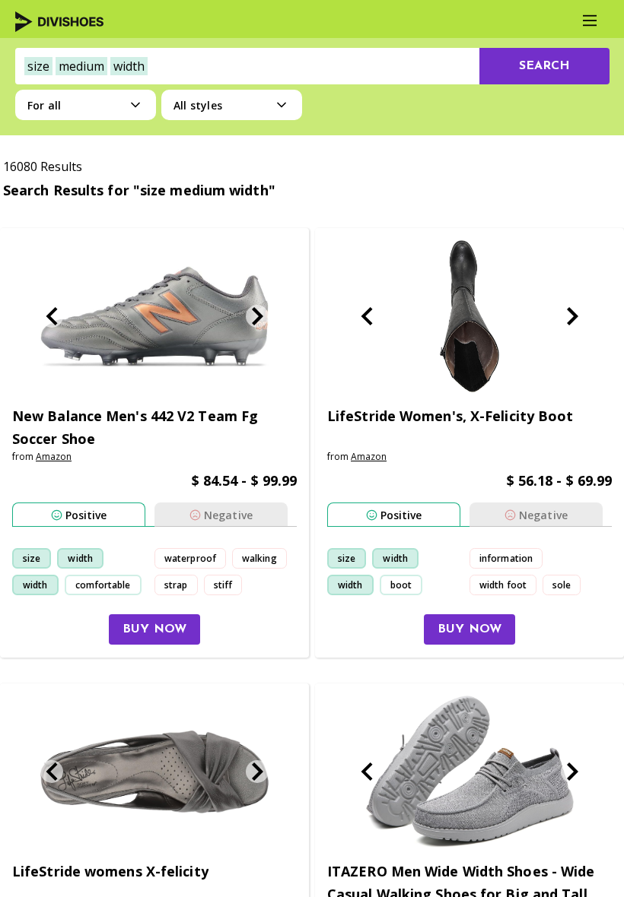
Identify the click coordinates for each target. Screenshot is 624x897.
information (506, 558)
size (31, 558)
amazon (54, 456)
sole (561, 584)
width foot (503, 584)
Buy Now (154, 629)
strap (176, 584)
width (80, 558)
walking (259, 558)
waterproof (190, 558)
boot (401, 584)
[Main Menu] (590, 20)
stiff (223, 584)
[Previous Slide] (51, 316)
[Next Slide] (257, 316)
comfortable (103, 584)
